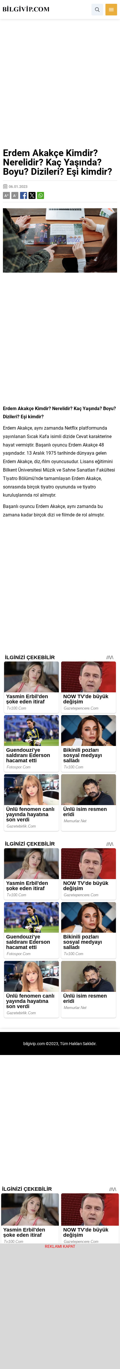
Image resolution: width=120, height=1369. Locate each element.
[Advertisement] (60, 86)
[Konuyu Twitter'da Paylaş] (32, 195)
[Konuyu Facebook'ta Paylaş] (23, 195)
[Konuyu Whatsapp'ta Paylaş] (40, 195)
